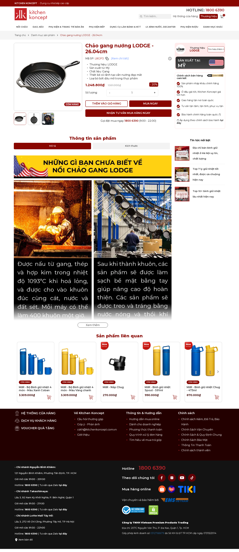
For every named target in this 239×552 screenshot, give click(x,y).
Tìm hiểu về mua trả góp (145, 440)
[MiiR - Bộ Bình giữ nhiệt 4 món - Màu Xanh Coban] (35, 360)
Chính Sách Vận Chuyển (197, 429)
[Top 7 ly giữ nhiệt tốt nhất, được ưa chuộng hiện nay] (182, 174)
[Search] (141, 16)
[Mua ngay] (49, 397)
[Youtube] (182, 477)
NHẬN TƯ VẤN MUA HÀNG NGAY (128, 113)
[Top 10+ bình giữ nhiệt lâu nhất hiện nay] (182, 193)
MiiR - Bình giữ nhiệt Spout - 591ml (157, 389)
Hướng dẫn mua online (144, 419)
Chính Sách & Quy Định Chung (201, 434)
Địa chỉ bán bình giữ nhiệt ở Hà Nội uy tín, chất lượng (205, 153)
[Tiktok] (192, 477)
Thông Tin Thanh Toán (196, 445)
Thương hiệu (208, 16)
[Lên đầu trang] (233, 546)
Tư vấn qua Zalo (53, 485)
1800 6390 (131, 120)
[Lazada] (172, 489)
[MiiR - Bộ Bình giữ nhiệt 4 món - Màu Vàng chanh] (77, 360)
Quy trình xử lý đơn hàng (145, 434)
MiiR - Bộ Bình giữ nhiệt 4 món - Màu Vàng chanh (77, 389)
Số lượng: (91, 92)
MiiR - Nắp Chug (113, 387)
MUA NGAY (150, 103)
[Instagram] (172, 477)
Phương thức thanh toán (145, 429)
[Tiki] (186, 489)
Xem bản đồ (25, 539)
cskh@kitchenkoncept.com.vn (97, 429)
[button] (218, 371)
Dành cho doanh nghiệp (145, 424)
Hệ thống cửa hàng (185, 16)
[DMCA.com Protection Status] (155, 510)
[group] (48, 77)
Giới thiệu (83, 434)
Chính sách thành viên (195, 450)
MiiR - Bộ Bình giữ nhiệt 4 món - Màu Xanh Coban (35, 389)
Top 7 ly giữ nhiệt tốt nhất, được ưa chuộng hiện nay (206, 174)
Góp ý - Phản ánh (88, 424)
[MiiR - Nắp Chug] (119, 360)
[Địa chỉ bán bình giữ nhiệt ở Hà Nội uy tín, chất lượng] (182, 153)
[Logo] (31, 14)
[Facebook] (162, 477)
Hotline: (205, 10)
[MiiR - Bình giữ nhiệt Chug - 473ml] (203, 360)
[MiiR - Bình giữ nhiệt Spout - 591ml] (161, 360)
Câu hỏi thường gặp (90, 419)
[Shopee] (162, 489)
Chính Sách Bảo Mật (194, 440)
